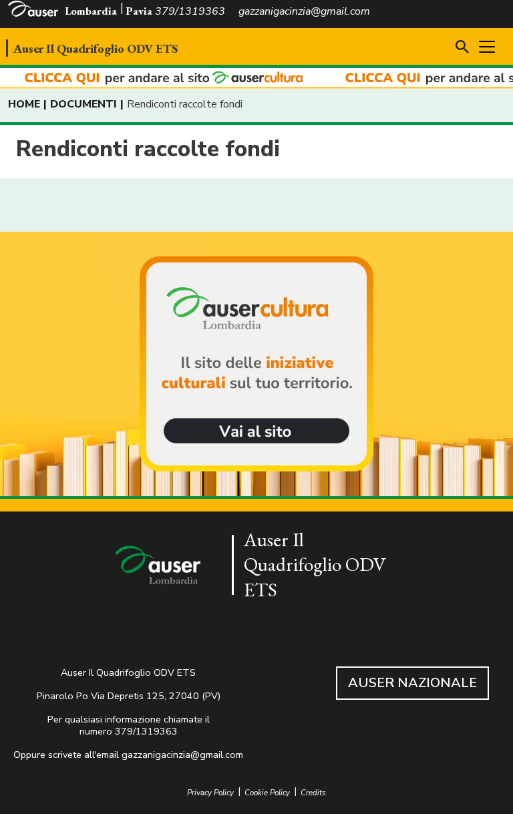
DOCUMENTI (83, 104)
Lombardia (91, 11)
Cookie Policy (267, 793)
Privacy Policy (210, 793)
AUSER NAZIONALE (412, 683)
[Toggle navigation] (487, 46)
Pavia (139, 11)
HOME (24, 104)
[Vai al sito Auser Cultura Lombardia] (256, 78)
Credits (313, 793)
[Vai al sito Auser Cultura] (256, 365)
